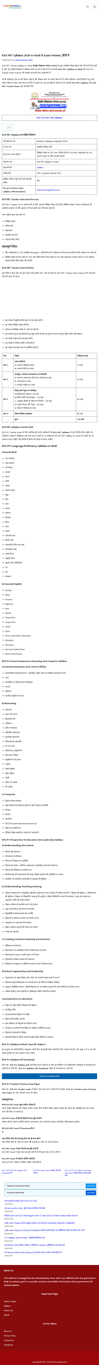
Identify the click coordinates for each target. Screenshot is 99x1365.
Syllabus (40, 167)
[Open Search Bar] (87, 7)
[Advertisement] (21, 33)
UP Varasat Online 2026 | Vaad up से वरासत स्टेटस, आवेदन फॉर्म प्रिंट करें (33, 1252)
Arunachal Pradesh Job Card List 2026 (20, 1201)
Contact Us (9, 1340)
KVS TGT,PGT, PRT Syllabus (49, 118)
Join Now (91, 1186)
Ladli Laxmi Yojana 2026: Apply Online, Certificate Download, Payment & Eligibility (39, 1223)
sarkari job (8, 1310)
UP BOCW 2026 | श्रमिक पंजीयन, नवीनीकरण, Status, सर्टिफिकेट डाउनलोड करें (34, 1245)
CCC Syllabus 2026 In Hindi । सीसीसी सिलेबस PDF (24, 1238)
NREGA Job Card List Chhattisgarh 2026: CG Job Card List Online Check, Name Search (41, 1215)
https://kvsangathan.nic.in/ (48, 190)
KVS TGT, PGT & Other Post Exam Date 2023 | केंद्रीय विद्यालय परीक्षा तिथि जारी (78, 1173)
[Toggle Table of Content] (7, 127)
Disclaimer (8, 1345)
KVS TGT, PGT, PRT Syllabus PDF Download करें (14, 1172)
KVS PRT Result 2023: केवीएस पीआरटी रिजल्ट (47, 1172)
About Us (8, 1331)
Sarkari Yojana (10, 1301)
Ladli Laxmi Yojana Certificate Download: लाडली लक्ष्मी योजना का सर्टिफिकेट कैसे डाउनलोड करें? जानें (44, 1230)
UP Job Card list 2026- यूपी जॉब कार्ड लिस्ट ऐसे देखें (24, 1208)
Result (6, 1315)
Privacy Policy (10, 1336)
